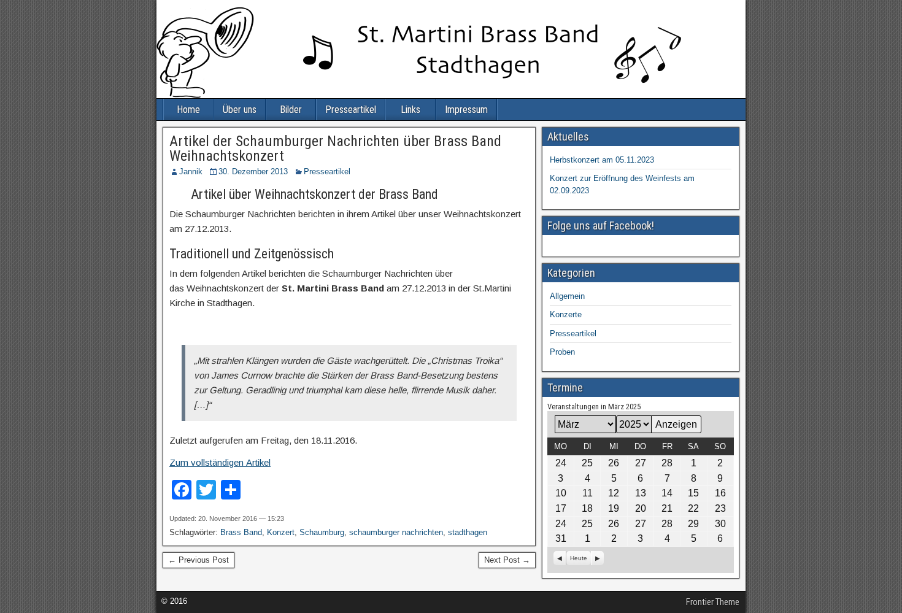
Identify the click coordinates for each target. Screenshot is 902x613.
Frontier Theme (712, 601)
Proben (562, 352)
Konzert (281, 532)
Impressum (466, 109)
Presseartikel (350, 109)
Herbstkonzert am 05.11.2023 (602, 159)
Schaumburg (321, 532)
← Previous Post (198, 560)
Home (188, 109)
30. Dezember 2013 (253, 171)
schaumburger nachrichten (396, 532)
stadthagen (467, 532)
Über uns (239, 109)
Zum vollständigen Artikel (220, 462)
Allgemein (567, 296)
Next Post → (507, 560)
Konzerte (566, 314)
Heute (578, 558)
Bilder (291, 109)
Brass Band (241, 532)
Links (410, 109)
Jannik (190, 171)
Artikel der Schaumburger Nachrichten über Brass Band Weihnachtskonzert (335, 148)
